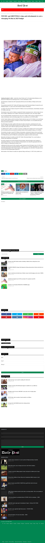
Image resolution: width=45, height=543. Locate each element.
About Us (6, 541)
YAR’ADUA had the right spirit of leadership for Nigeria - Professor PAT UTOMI (23, 503)
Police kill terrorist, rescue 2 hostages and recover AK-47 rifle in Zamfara (21, 465)
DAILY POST (9, 521)
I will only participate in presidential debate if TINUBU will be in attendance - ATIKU (24, 497)
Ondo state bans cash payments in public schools (22, 192)
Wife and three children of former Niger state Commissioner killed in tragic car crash (24, 477)
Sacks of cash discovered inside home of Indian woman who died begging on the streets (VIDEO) (25, 273)
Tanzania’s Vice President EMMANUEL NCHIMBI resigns (19, 284)
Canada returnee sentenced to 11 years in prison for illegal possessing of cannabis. (23, 459)
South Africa (29, 1)
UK (3, 1)
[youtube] (39, 317)
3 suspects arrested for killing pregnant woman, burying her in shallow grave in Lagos (24, 471)
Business (42, 523)
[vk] (17, 317)
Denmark (19, 1)
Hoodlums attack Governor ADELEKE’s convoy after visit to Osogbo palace (22, 391)
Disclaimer (25, 541)
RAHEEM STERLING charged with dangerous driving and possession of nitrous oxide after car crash (25, 268)
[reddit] (39, 314)
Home (2, 13)
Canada (7, 1)
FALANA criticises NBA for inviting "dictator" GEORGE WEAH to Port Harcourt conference (37, 193)
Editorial (5, 13)
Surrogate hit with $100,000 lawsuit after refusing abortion (19, 403)
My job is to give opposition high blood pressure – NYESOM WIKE (20, 508)
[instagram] (28, 317)
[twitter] (17, 314)
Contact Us (29, 541)
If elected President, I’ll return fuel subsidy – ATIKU (18, 514)
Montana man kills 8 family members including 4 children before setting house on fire (24, 261)
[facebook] (6, 314)
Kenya (33, 1)
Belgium (10, 1)
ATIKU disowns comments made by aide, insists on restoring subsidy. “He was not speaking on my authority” (25, 492)
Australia (15, 1)
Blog (40, 1)
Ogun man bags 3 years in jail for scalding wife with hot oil (19, 379)
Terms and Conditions (18, 541)
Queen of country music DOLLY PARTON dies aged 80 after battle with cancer (22, 483)
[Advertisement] (22, 31)
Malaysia (23, 1)
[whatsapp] (28, 314)
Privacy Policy (11, 541)
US (1, 1)
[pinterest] (6, 317)
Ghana (36, 1)
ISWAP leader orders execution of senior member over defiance (19, 397)
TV (42, 1)
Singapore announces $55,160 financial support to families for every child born (22, 385)
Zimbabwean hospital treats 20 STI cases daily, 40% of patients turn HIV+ (7, 193)
